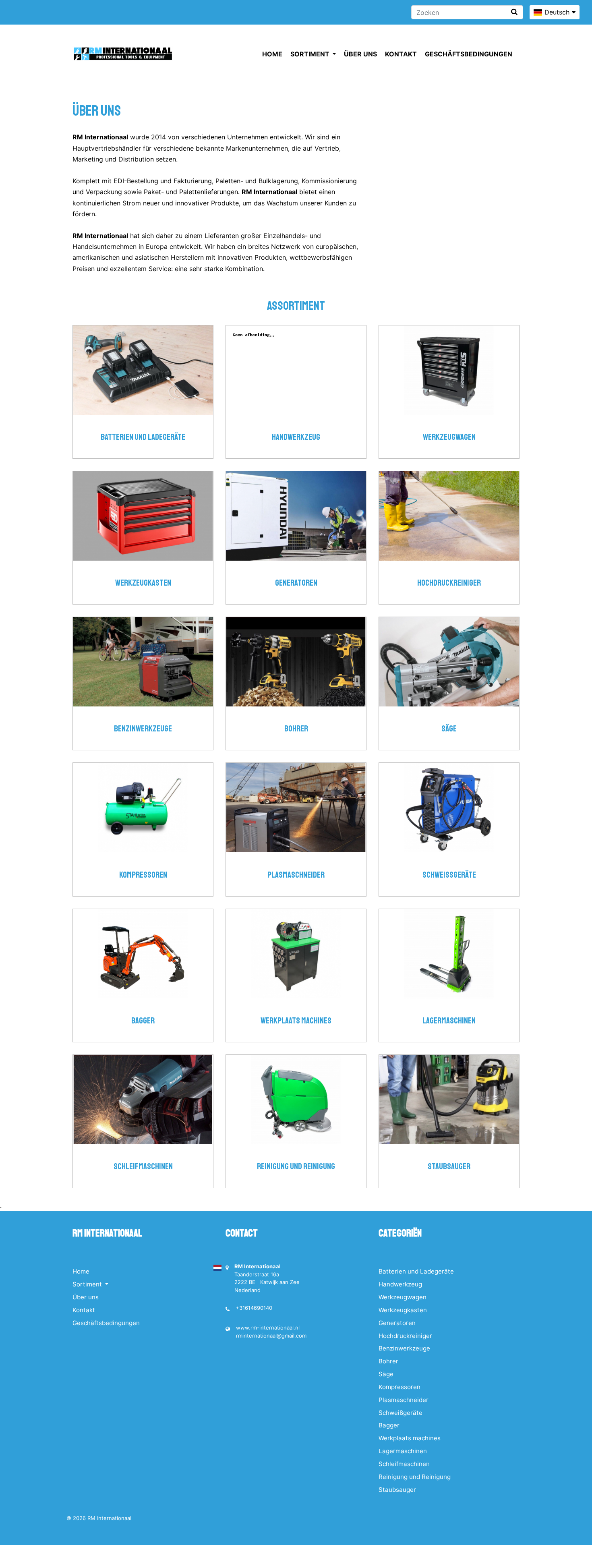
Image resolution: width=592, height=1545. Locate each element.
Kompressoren (143, 875)
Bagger (143, 1021)
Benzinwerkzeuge (143, 729)
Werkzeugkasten (143, 583)
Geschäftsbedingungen (468, 54)
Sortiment (310, 54)
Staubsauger (449, 1167)
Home (272, 54)
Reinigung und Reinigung (296, 1167)
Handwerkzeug (296, 437)
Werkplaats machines (296, 1021)
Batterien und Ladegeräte (143, 437)
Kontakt (401, 54)
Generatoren (296, 583)
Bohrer (296, 729)
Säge (449, 729)
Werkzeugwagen (449, 437)
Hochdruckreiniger (449, 583)
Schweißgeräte (449, 875)
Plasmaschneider (296, 875)
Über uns (360, 54)
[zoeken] (514, 12)
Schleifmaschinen (143, 1167)
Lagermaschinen (449, 1021)
